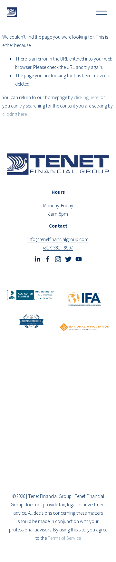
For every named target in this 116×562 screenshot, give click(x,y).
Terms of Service (64, 538)
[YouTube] (78, 259)
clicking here (86, 97)
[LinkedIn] (37, 259)
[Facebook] (47, 259)
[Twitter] (68, 259)
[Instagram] (58, 259)
